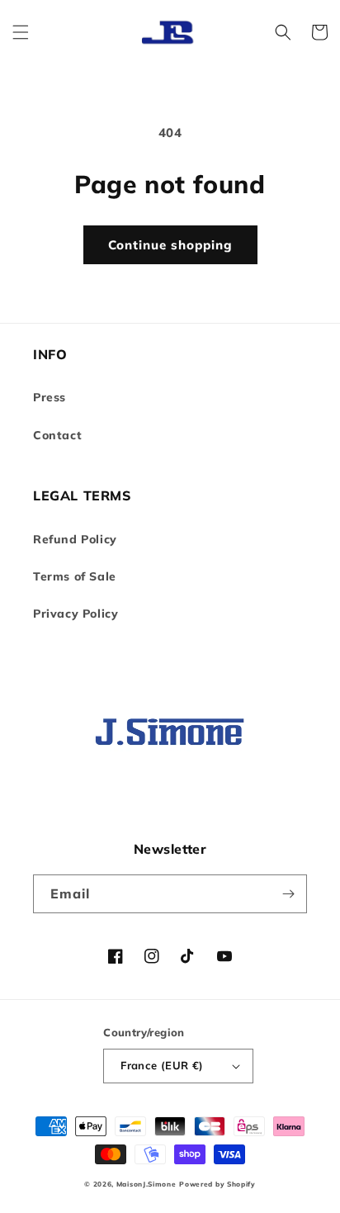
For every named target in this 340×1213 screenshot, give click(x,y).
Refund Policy (75, 539)
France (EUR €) (162, 1065)
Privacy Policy (75, 613)
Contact (57, 435)
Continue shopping (170, 245)
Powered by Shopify (217, 1184)
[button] (20, 32)
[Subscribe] (288, 893)
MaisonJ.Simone (146, 1184)
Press (49, 397)
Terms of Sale (74, 576)
